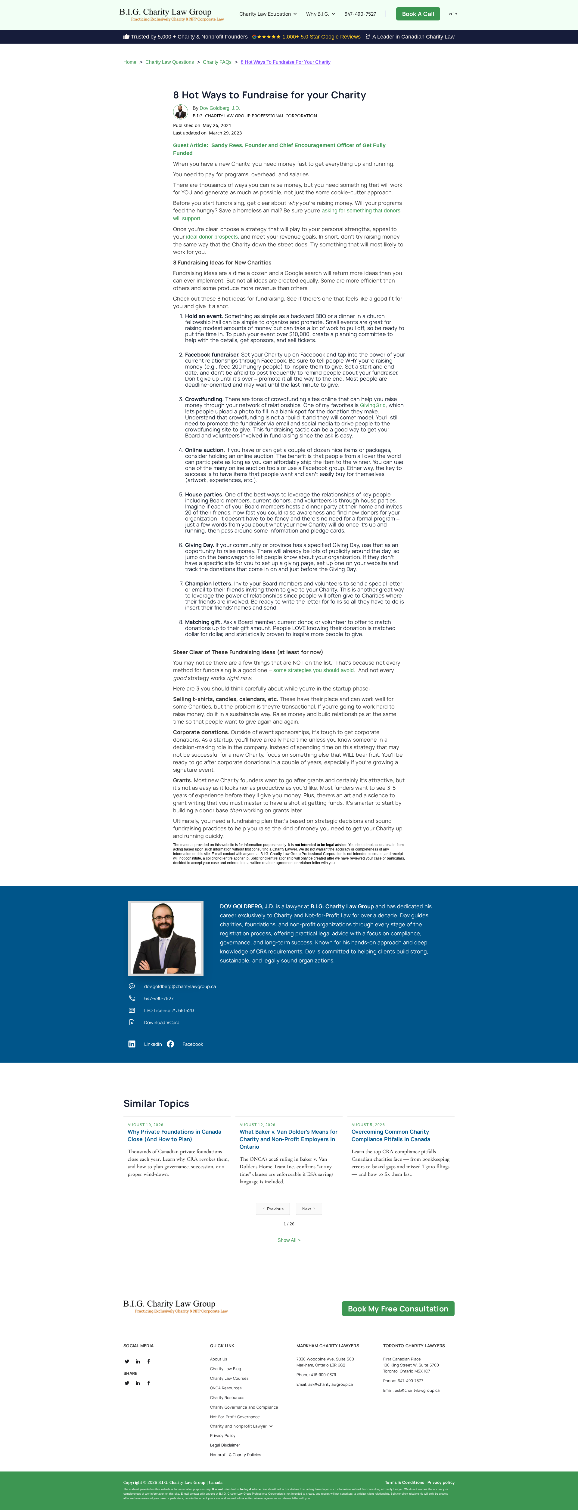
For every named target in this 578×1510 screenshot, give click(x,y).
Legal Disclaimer (225, 1430)
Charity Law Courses (229, 1363)
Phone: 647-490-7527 (403, 1365)
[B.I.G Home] (175, 1292)
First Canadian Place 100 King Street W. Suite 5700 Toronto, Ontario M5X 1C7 (411, 1350)
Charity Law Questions (169, 62)
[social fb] (148, 1346)
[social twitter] (127, 1346)
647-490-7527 (360, 14)
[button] (268, 13)
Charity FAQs (217, 62)
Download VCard (161, 1023)
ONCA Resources (226, 1373)
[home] (171, 15)
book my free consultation (398, 1293)
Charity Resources (227, 1382)
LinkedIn (153, 1044)
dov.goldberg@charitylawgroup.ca (180, 987)
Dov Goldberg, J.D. (220, 108)
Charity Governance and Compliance (244, 1392)
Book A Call (418, 14)
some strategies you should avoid (313, 670)
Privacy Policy (222, 1420)
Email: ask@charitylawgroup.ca (325, 1369)
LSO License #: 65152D (169, 1011)
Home (129, 62)
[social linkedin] (137, 1346)
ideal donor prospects (212, 237)
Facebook (193, 1044)
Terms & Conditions (404, 1467)
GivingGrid (373, 405)
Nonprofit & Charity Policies (235, 1439)
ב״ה (453, 13)
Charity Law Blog (225, 1353)
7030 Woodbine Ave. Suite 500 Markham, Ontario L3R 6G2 (325, 1347)
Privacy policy (441, 1467)
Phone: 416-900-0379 (316, 1359)
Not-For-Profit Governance (235, 1401)
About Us (218, 1344)
